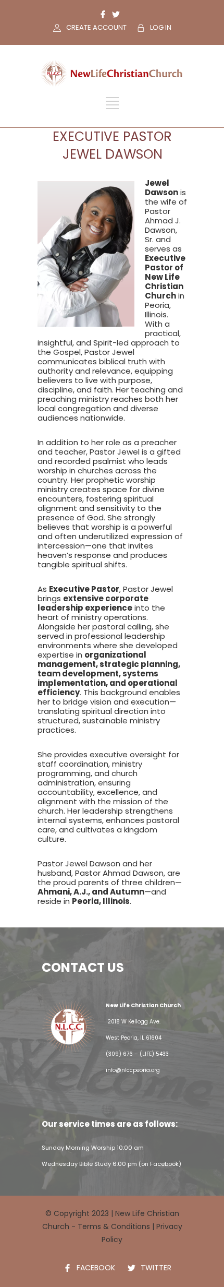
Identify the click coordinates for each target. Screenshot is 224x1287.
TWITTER (156, 1267)
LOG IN (160, 27)
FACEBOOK (96, 1267)
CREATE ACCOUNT (96, 27)
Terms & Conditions (114, 1226)
